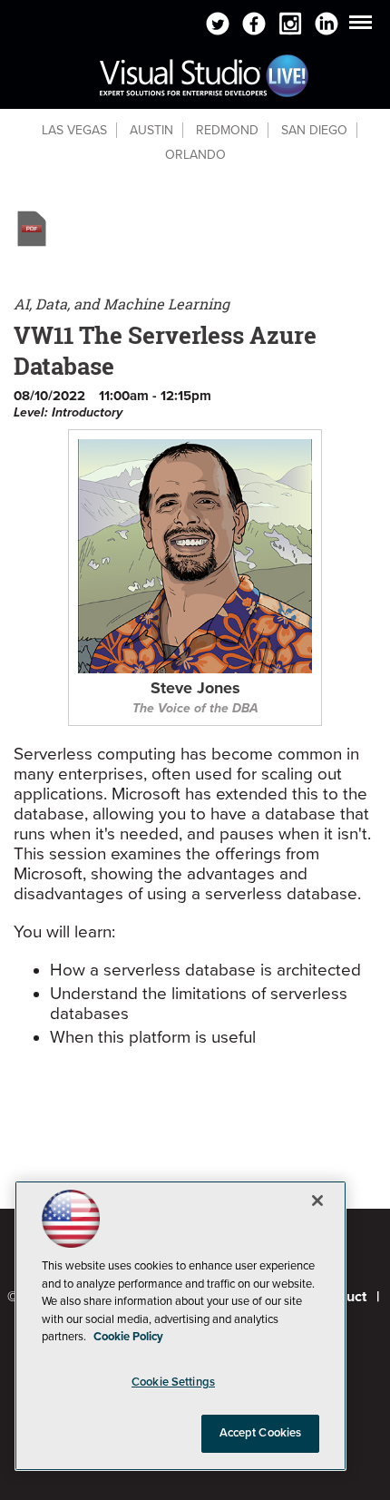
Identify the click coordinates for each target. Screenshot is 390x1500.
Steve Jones (195, 689)
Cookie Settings (173, 1382)
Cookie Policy (128, 1336)
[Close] (317, 1201)
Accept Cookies (260, 1433)
